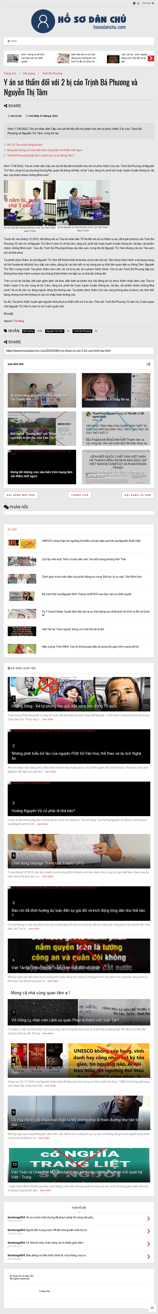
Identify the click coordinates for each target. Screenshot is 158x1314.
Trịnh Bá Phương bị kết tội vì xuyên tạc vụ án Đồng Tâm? (40, 155)
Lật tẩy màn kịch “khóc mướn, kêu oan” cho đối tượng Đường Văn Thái (84, 559)
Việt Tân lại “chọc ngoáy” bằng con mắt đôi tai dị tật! (73, 629)
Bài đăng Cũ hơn (138, 495)
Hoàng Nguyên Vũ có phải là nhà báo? (43, 810)
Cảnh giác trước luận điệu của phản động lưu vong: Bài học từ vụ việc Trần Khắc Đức (92, 576)
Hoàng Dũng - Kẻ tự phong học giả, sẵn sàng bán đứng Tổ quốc (65, 706)
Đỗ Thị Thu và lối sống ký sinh (24, 144)
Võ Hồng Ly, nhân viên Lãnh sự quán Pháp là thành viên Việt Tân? (65, 1020)
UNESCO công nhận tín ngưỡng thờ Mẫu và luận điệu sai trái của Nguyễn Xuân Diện (91, 540)
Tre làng (18, 320)
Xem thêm (47, 719)
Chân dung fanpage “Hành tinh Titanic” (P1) (48, 863)
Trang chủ (10, 73)
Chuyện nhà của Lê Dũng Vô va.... (108, 399)
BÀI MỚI (12, 529)
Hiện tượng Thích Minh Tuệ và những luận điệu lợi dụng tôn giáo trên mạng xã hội (34, 56)
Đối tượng (29, 73)
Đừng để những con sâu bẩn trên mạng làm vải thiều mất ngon (44, 150)
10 (15, 1164)
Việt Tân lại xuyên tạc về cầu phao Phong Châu (135, 57)
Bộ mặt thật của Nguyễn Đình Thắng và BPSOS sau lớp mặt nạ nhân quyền (87, 594)
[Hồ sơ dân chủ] (79, 32)
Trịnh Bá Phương (52, 73)
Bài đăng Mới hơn (21, 495)
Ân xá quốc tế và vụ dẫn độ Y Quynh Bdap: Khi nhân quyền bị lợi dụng (85, 58)
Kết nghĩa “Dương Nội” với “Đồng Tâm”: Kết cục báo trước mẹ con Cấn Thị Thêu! (41, 436)
